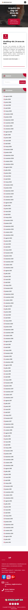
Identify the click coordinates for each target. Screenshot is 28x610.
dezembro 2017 (9, 388)
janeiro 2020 (8, 326)
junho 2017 (8, 406)
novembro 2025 (9, 123)
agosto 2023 (8, 202)
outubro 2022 (8, 232)
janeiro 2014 (8, 521)
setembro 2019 (9, 338)
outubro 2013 (8, 530)
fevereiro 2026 (9, 114)
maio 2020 (8, 315)
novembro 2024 (9, 158)
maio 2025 (8, 140)
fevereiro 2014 (9, 518)
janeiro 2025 (8, 152)
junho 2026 (8, 102)
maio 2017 (8, 409)
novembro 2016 (9, 427)
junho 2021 (8, 276)
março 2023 (8, 217)
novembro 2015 (9, 459)
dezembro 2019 (9, 329)
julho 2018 (7, 368)
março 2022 (8, 250)
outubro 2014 (8, 495)
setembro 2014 (9, 498)
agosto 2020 (8, 306)
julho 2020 (8, 309)
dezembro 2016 (9, 424)
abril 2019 (7, 347)
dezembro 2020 (9, 294)
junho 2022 (8, 241)
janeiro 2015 (8, 489)
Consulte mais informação (10, 59)
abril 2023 (7, 214)
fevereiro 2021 (9, 288)
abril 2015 (7, 480)
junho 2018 (8, 371)
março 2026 (8, 111)
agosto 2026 (8, 96)
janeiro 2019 (8, 356)
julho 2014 (7, 504)
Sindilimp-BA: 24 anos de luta (13, 42)
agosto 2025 (8, 132)
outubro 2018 (8, 359)
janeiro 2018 (8, 386)
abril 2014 (7, 513)
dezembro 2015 (9, 456)
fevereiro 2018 (9, 383)
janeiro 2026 (8, 117)
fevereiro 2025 (9, 149)
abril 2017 (7, 412)
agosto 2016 (8, 433)
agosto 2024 (8, 167)
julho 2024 (8, 170)
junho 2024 (8, 173)
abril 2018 (7, 377)
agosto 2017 (8, 400)
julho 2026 (8, 99)
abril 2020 (8, 318)
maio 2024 (8, 176)
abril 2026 (8, 108)
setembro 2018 (9, 362)
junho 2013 (8, 542)
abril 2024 (8, 179)
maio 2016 (8, 442)
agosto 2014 (8, 501)
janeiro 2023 (8, 223)
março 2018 (8, 380)
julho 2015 (7, 471)
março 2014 (8, 516)
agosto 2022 (8, 238)
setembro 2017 (9, 397)
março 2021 (8, 285)
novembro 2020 (9, 297)
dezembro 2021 (9, 259)
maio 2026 (8, 105)
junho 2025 (8, 137)
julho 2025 (8, 134)
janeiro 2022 (8, 256)
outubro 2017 (8, 394)
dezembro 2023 (9, 191)
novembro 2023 (9, 194)
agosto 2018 (8, 365)
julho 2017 (7, 403)
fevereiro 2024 (9, 185)
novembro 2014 (9, 492)
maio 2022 (8, 244)
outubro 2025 (8, 126)
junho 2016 (8, 439)
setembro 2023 (9, 199)
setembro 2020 (9, 303)
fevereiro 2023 (9, 220)
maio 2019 (8, 344)
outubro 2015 (8, 462)
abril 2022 (7, 247)
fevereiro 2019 (9, 353)
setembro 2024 (9, 164)
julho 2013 (7, 539)
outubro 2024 (9, 161)
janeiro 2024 (8, 188)
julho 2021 (7, 273)
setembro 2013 (9, 533)
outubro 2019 (8, 335)
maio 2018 (8, 374)
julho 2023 (8, 205)
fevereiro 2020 (9, 323)
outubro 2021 (8, 264)
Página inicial (13, 20)
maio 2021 (8, 279)
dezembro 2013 (9, 524)
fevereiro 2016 (9, 451)
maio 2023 (8, 211)
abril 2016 (7, 445)
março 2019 (8, 350)
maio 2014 (8, 510)
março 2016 (8, 448)
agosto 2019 (8, 341)
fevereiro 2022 (9, 253)
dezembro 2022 (9, 226)
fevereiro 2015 (9, 486)
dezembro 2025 (9, 120)
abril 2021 (7, 282)
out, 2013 (5, 36)
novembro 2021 (9, 261)
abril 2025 (7, 143)
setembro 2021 (9, 267)
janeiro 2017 (8, 421)
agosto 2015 (8, 468)
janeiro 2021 (8, 291)
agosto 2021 (8, 270)
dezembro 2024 (9, 155)
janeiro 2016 (8, 453)
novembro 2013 (9, 527)
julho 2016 (7, 436)
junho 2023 (8, 208)
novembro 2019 (9, 332)
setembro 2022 (9, 235)
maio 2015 (8, 477)
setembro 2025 (9, 129)
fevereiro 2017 (9, 418)
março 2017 (8, 415)
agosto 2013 (8, 536)
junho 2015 (8, 474)
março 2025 (8, 146)
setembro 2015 (9, 465)
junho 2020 (8, 312)
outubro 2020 (8, 300)
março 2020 (8, 321)
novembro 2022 (9, 229)
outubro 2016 (8, 430)
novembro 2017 (9, 391)
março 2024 (8, 182)
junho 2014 (8, 507)
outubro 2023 (8, 197)
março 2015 (8, 483)
